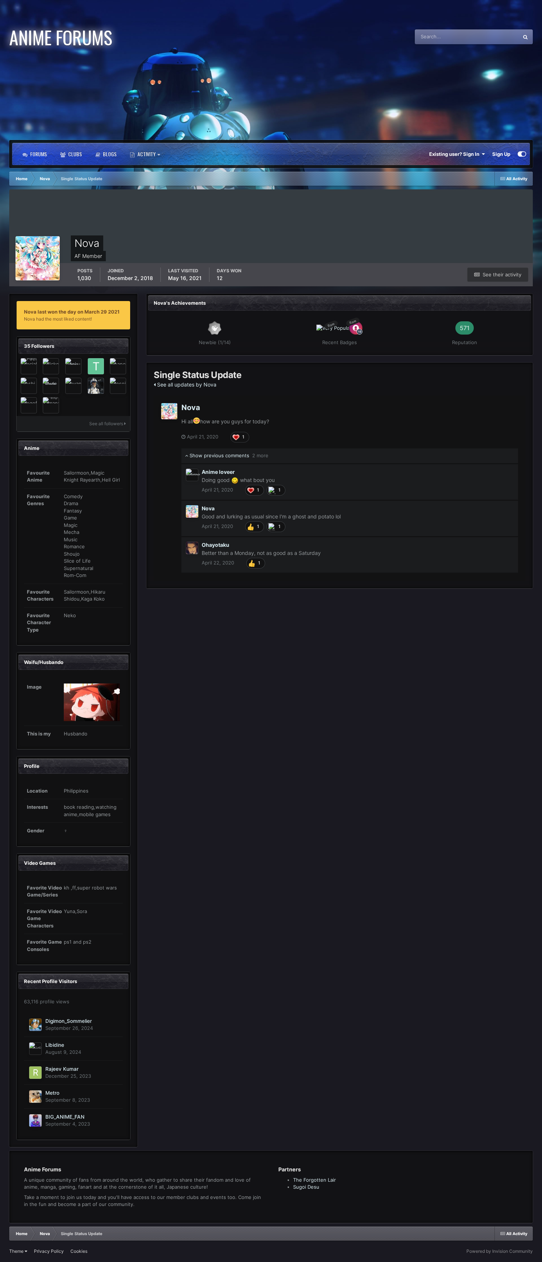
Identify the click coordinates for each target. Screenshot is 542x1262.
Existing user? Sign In (455, 154)
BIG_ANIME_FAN (64, 1117)
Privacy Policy (49, 1251)
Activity (146, 154)
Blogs (109, 154)
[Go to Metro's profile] (35, 1096)
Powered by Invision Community (499, 1251)
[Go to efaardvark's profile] (96, 386)
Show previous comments (228, 455)
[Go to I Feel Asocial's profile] (29, 366)
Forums (38, 154)
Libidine (54, 1045)
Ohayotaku (215, 545)
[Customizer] (522, 154)
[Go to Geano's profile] (118, 366)
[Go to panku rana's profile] (73, 366)
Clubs (74, 154)
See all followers (106, 423)
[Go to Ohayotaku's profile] (192, 548)
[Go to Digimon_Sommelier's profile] (35, 1024)
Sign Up (501, 154)
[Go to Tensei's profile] (118, 386)
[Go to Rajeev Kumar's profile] (35, 1072)
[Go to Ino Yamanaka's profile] (51, 405)
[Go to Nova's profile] (169, 411)
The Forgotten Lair (314, 1180)
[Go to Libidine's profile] (35, 1048)
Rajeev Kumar (62, 1069)
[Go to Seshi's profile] (29, 386)
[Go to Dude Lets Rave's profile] (51, 386)
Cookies (78, 1251)
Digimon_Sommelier (68, 1021)
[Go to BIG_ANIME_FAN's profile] (35, 1120)
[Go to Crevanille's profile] (73, 386)
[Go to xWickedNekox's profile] (51, 366)
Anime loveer (218, 472)
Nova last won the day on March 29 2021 (71, 312)
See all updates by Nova (186, 384)
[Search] (525, 36)
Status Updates (492, 36)
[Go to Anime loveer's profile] (192, 475)
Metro (52, 1093)
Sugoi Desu (306, 1187)
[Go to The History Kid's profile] (96, 366)
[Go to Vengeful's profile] (29, 405)
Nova (190, 407)
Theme (17, 1251)
